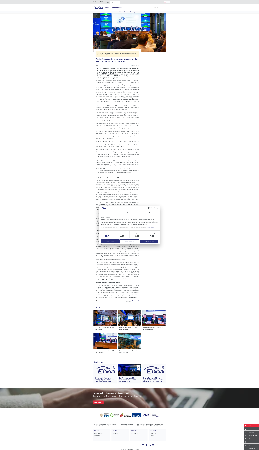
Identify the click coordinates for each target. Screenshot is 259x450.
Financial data (105, 12)
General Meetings (131, 12)
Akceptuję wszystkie (149, 241)
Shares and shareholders (120, 12)
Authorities (152, 435)
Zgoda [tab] (109, 212)
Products (107, 7)
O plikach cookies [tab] (149, 212)
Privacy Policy (97, 435)
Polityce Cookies (150, 227)
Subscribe (97, 402)
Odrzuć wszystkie (110, 241)
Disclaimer (96, 438)
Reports (112, 12)
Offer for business (134, 433)
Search (165, 7)
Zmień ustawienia (129, 241)
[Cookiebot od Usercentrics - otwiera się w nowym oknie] (149, 208)
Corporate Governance (155, 12)
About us (99, 12)
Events (137, 12)
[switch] (122, 236)
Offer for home (116, 433)
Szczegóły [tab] (129, 212)
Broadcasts (143, 12)
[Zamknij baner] (157, 208)
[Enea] (98, 7)
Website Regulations (98, 433)
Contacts (163, 12)
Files (148, 12)
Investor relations (116, 7)
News (94, 12)
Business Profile (153, 433)
